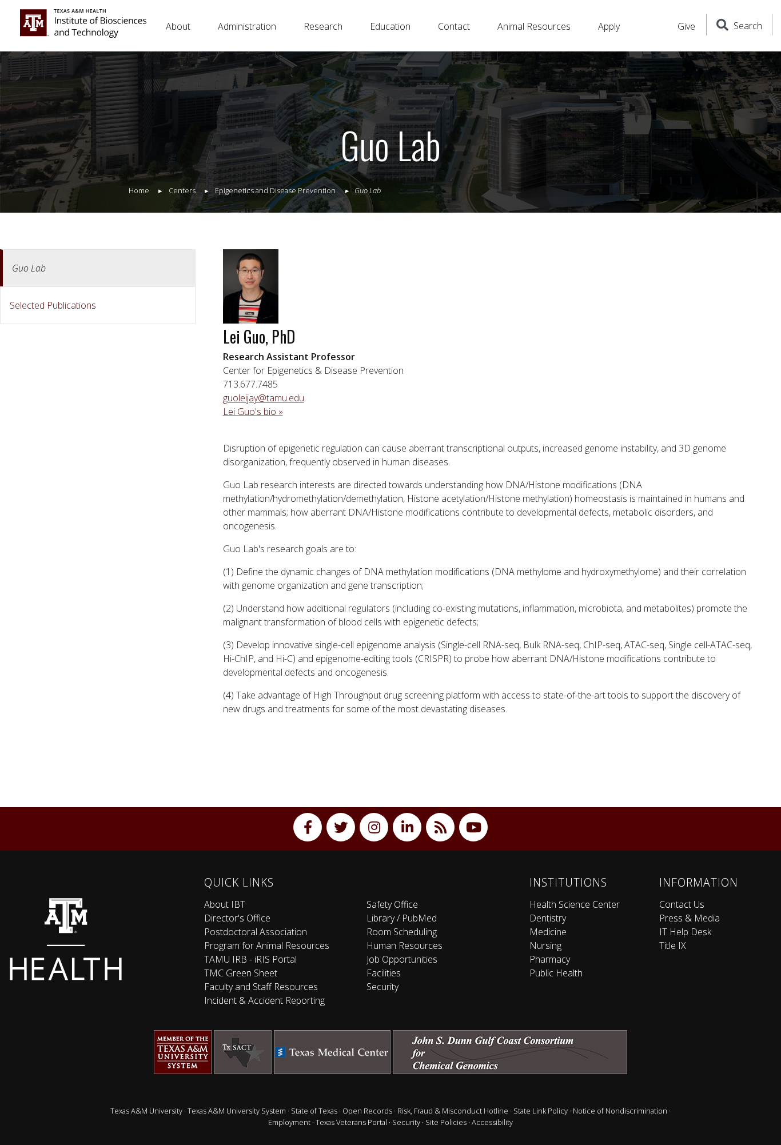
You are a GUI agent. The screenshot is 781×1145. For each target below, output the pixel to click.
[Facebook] (307, 827)
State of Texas (314, 1111)
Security (382, 986)
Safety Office (392, 904)
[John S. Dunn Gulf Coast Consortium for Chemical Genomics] (510, 1052)
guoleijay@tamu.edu (263, 398)
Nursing (545, 945)
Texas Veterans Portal (351, 1122)
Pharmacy (549, 959)
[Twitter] (340, 827)
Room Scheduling (401, 931)
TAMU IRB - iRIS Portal (250, 959)
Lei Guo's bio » (253, 411)
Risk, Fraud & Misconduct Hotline (452, 1111)
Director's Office (237, 918)
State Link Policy (540, 1111)
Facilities (383, 973)
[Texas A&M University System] (183, 1052)
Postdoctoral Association (255, 931)
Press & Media (689, 918)
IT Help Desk (685, 931)
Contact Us (681, 904)
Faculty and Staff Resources (261, 986)
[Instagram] (374, 827)
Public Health (556, 973)
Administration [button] (247, 26)
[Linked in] (407, 827)
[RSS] (440, 827)
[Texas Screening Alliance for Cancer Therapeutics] (243, 1052)
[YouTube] (473, 827)
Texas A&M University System (237, 1111)
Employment (289, 1122)
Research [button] (323, 26)
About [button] (178, 26)
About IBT (224, 904)
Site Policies (446, 1122)
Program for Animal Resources (266, 945)
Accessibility (492, 1122)
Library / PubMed (401, 918)
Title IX (672, 945)
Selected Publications (53, 305)
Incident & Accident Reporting (264, 1000)
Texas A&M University (146, 1111)
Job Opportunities (401, 959)
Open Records (367, 1111)
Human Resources (404, 945)
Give (686, 26)
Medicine (548, 931)
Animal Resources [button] (534, 26)
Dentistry (547, 918)
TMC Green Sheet (240, 973)
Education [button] (390, 26)
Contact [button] (454, 26)
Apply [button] (609, 26)
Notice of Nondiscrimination (620, 1111)
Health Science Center (574, 904)
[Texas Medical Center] (332, 1052)
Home (139, 190)
